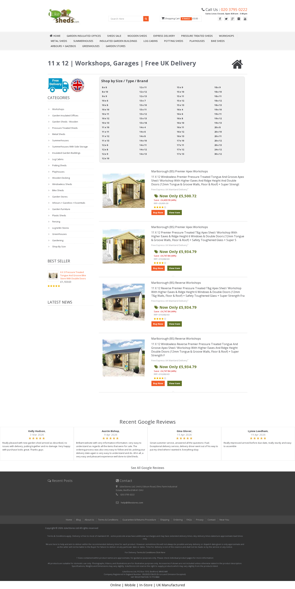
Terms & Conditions (108, 519)
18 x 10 (218, 91)
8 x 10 (105, 91)
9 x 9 (104, 96)
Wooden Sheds (137, 35)
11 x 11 (105, 131)
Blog (78, 519)
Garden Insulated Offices (84, 35)
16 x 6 (180, 113)
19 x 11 (218, 113)
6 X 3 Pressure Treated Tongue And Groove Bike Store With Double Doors (73, 275)
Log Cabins (150, 41)
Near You (224, 519)
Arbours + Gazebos (63, 46)
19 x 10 (218, 109)
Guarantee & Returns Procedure (139, 519)
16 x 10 (180, 122)
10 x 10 (105, 109)
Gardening (57, 240)
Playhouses (197, 41)
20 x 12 (218, 140)
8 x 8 (104, 87)
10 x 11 (105, 113)
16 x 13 (180, 136)
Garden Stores (115, 46)
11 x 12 (105, 136)
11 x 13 (105, 140)
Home (69, 519)
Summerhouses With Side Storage (70, 146)
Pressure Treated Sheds (197, 35)
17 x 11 (180, 145)
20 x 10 (218, 131)
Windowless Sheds (62, 184)
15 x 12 (180, 100)
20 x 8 (217, 127)
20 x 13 (218, 145)
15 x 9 (180, 87)
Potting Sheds (173, 41)
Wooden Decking (61, 177)
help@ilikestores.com (132, 502)
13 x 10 (143, 105)
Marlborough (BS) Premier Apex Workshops (179, 171)
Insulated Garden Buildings (118, 41)
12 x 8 (105, 149)
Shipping (164, 519)
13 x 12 (143, 113)
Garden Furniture (61, 209)
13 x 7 (142, 100)
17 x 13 (180, 153)
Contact (211, 519)
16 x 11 (180, 127)
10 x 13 (105, 122)
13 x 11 (143, 109)
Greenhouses (91, 46)
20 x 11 (218, 136)
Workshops (226, 35)
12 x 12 (143, 91)
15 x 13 (180, 105)
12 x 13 (143, 96)
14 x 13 (143, 153)
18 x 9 (217, 87)
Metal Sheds (59, 41)
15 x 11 (180, 96)
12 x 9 (105, 153)
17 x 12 (180, 149)
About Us (89, 519)
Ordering (177, 519)
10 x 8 (105, 105)
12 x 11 (143, 87)
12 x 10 (105, 158)
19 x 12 (218, 118)
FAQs (189, 519)
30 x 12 (218, 153)
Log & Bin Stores (60, 227)
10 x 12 (105, 118)
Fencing (56, 221)
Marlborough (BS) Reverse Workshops (176, 283)
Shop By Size (59, 246)
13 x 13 (143, 118)
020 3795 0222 (234, 9)
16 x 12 (180, 131)
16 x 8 (180, 118)
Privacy (199, 519)
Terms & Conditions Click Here (151, 552)
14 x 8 (142, 136)
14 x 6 (142, 131)
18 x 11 (218, 96)
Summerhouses (83, 41)
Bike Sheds (218, 41)
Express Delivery (164, 35)
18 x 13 (218, 105)
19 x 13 (218, 122)
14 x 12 (143, 149)
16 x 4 (180, 109)
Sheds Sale (114, 35)
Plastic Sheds (59, 215)
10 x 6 (105, 100)
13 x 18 (143, 122)
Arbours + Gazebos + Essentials (68, 202)
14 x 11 (143, 145)
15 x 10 (180, 91)
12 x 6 (105, 145)
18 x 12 (218, 100)
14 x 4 (142, 127)
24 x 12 (218, 149)
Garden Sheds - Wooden (65, 121)
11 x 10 (105, 127)
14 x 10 (143, 140)
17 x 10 (180, 140)
